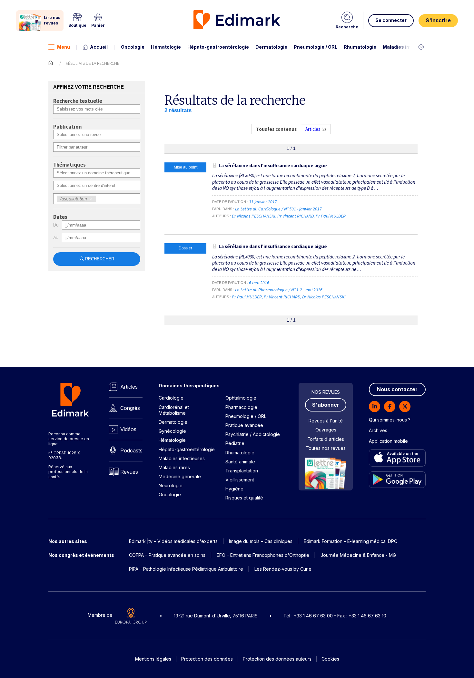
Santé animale (240, 461)
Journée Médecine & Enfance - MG (358, 555)
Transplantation (241, 470)
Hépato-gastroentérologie (218, 47)
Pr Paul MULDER (331, 216)
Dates (60, 217)
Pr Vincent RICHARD (295, 216)
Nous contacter (397, 389)
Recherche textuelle (77, 101)
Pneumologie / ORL (315, 47)
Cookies (330, 659)
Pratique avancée (244, 425)
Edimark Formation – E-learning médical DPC (350, 541)
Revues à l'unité (326, 420)
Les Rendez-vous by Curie (282, 569)
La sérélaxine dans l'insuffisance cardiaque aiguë (273, 165)
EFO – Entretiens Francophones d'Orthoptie (263, 555)
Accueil (99, 47)
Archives (378, 430)
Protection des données (207, 659)
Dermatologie (271, 47)
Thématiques (69, 165)
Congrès (130, 408)
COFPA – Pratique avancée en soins (167, 555)
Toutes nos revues (326, 448)
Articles (129, 386)
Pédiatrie (234, 443)
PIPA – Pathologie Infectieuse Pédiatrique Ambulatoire (186, 569)
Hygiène (234, 488)
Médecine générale (180, 476)
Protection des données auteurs (277, 659)
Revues (129, 472)
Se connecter (391, 20)
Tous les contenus (276, 129)
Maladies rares (174, 467)
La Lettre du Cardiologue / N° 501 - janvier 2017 (279, 209)
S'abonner (325, 405)
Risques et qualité (244, 497)
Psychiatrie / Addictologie (252, 434)
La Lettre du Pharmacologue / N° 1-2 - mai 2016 (279, 290)
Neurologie (171, 485)
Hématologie (166, 47)
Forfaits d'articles (326, 439)
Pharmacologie (241, 407)
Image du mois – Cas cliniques (260, 541)
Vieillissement (239, 479)
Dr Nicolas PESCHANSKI (253, 216)
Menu (63, 47)
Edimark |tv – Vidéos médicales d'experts (173, 541)
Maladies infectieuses (409, 47)
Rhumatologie (360, 47)
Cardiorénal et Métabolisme (174, 410)
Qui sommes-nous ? (389, 419)
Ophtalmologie (240, 398)
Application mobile (388, 441)
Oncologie (132, 47)
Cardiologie (171, 398)
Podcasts (131, 450)
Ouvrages (325, 429)
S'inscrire (438, 20)
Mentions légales (153, 659)
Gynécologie (172, 431)
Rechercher (99, 259)
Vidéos (128, 429)
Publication (67, 127)
